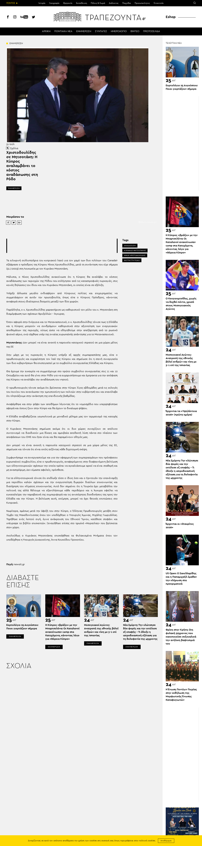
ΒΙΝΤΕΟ (135, 31)
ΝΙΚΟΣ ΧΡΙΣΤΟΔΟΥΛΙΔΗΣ (135, 255)
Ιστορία (42, 3)
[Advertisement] (64, 246)
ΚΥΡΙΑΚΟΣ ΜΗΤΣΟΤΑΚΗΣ (135, 250)
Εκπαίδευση (81, 3)
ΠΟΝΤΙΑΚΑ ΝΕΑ (63, 31)
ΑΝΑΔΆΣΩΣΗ (130, 246)
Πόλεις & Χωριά (98, 3)
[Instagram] (14, 17)
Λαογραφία (54, 3)
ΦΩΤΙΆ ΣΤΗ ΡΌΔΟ (132, 260)
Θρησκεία (67, 3)
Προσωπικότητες (142, 3)
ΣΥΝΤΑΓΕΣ (101, 31)
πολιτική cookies (147, 841)
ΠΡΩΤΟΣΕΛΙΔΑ (151, 31)
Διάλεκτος (114, 3)
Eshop (171, 17)
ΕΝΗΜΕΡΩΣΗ (83, 31)
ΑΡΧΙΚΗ (46, 31)
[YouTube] (24, 17)
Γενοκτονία (158, 3)
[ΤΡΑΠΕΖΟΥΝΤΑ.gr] (101, 16)
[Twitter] (33, 17)
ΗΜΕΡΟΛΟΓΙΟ (119, 31)
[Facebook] (7, 17)
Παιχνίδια (126, 3)
